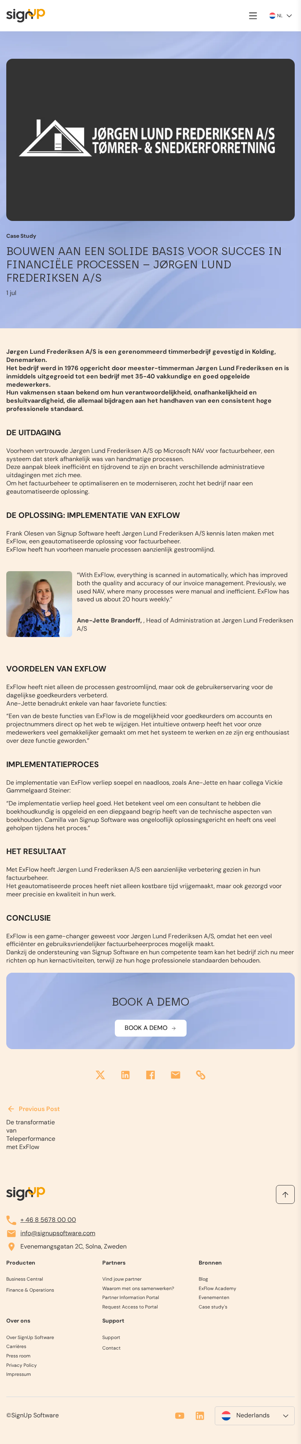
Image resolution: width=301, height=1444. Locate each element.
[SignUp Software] (30, 15)
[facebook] (150, 1075)
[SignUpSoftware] (25, 1194)
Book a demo (146, 1028)
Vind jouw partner (121, 1279)
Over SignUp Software (30, 1338)
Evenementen (214, 1298)
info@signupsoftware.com (57, 1233)
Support (111, 1338)
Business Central (24, 1279)
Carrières (16, 1347)
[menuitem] (255, 1415)
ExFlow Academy (217, 1289)
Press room (18, 1356)
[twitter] (100, 1075)
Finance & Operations (30, 1290)
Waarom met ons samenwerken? (138, 1289)
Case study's (213, 1307)
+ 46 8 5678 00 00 (48, 1220)
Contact (111, 1349)
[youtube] (179, 1415)
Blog (203, 1279)
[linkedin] (125, 1075)
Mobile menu (253, 15)
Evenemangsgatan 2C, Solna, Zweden (73, 1247)
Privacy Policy (21, 1365)
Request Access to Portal (130, 1307)
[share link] (200, 1075)
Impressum (18, 1374)
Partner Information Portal (130, 1298)
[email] (175, 1075)
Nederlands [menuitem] (253, 1416)
